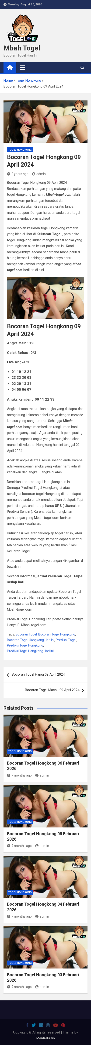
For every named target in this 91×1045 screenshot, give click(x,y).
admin (41, 174)
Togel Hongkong (20, 149)
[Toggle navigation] (22, 67)
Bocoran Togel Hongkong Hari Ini (30, 640)
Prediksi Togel (66, 640)
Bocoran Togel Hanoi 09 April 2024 (38, 674)
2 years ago (19, 174)
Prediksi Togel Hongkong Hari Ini (30, 651)
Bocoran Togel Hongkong (56, 634)
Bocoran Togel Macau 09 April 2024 (52, 690)
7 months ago (21, 775)
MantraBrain (45, 1038)
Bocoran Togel (26, 634)
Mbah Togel (22, 48)
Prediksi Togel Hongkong (25, 645)
